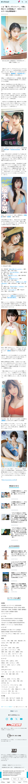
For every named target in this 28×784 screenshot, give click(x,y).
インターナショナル (8, 655)
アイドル (15, 679)
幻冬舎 (19, 607)
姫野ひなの (13, 296)
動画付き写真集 (5, 631)
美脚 (4, 651)
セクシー (16, 665)
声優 (20, 681)
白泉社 (7, 611)
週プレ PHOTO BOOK (7, 618)
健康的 (19, 651)
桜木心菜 (6, 149)
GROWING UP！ (21, 73)
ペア (4, 672)
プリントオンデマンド (7, 633)
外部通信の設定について (19, 767)
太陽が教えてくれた (12, 275)
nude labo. (3, 635)
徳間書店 (24, 609)
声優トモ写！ (16, 633)
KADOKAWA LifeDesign (7, 607)
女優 (4, 681)
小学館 (9, 609)
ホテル (5, 674)
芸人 (15, 691)
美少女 (5, 660)
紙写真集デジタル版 (6, 629)
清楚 (4, 667)
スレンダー (6, 647)
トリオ (11, 672)
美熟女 (5, 662)
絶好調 (9, 216)
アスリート (6, 693)
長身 (12, 651)
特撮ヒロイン (20, 689)
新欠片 (3, 611)
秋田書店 (3, 605)
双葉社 (16, 611)
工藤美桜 (3, 420)
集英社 (23, 607)
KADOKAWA (18, 605)
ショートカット (15, 649)
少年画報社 (14, 609)
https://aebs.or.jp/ (4, 760)
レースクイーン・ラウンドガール (12, 685)
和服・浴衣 (15, 642)
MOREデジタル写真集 (17, 620)
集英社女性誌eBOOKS (19, 622)
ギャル (19, 655)
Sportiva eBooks (18, 624)
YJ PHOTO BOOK (18, 618)
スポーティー (17, 653)
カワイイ (6, 665)
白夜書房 (11, 611)
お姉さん (14, 660)
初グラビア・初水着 (17, 698)
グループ (20, 672)
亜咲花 (9, 350)
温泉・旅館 (14, 674)
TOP (2, 706)
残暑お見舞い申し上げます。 (16, 269)
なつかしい (15, 662)
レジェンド (6, 691)
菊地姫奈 (13, 73)
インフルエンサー (8, 689)
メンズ (5, 700)
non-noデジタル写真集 (7, 622)
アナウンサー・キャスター (10, 687)
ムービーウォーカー (6, 613)
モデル (12, 681)
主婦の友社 (4, 609)
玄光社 (15, 607)
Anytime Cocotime (15, 149)
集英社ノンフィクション (7, 624)
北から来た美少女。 (14, 272)
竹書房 (19, 609)
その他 (19, 700)
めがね (5, 642)
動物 (13, 700)
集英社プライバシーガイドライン (14, 765)
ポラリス (23, 633)
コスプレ (5, 640)
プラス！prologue (16, 629)
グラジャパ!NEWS (8, 706)
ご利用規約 (4, 765)
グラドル (6, 679)
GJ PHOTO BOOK (6, 620)
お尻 (4, 649)
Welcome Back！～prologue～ (17, 286)
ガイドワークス (10, 605)
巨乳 (16, 647)
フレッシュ (6, 653)
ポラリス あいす (12, 289)
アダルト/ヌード (15, 693)
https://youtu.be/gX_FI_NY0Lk (9, 479)
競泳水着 (22, 640)
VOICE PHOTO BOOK (15, 631)
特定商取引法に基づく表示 (7, 767)
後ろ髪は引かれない (13, 278)
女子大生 (5, 683)
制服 (14, 640)
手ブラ (5, 698)
